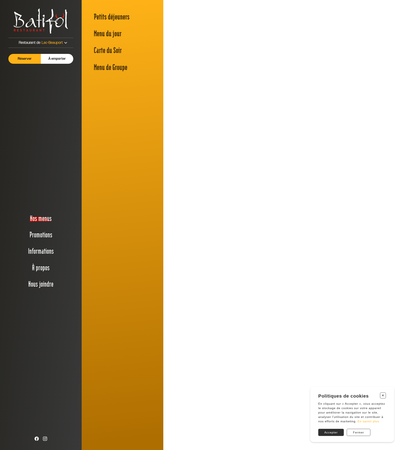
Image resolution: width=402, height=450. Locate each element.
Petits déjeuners (111, 16)
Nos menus (41, 218)
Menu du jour (107, 33)
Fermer (358, 432)
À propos (41, 267)
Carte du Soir (108, 49)
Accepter (331, 432)
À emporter (57, 59)
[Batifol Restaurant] (40, 21)
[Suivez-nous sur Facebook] (37, 439)
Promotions (41, 234)
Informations (41, 251)
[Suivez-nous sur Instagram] (45, 439)
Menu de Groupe (110, 66)
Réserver (25, 59)
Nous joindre (40, 284)
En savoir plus (368, 421)
